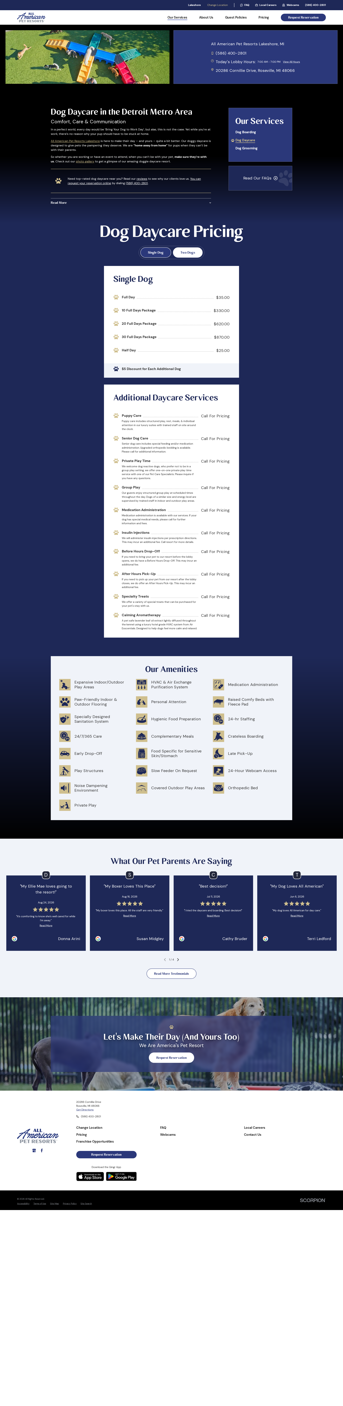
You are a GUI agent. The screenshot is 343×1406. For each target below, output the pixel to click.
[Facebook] (42, 1150)
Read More (46, 925)
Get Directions (85, 1109)
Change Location (217, 5)
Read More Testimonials (171, 973)
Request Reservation (303, 17)
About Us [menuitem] (206, 17)
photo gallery (85, 161)
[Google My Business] (34, 1150)
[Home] (31, 17)
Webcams (293, 5)
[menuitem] (260, 132)
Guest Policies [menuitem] (236, 17)
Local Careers (267, 5)
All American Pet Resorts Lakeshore (75, 141)
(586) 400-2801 (315, 5)
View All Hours (291, 62)
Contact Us (252, 1135)
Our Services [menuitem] (177, 17)
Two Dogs (187, 252)
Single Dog (156, 252)
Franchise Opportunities (95, 1141)
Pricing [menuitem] (263, 17)
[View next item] (178, 959)
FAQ (246, 5)
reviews (142, 179)
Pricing (81, 1135)
